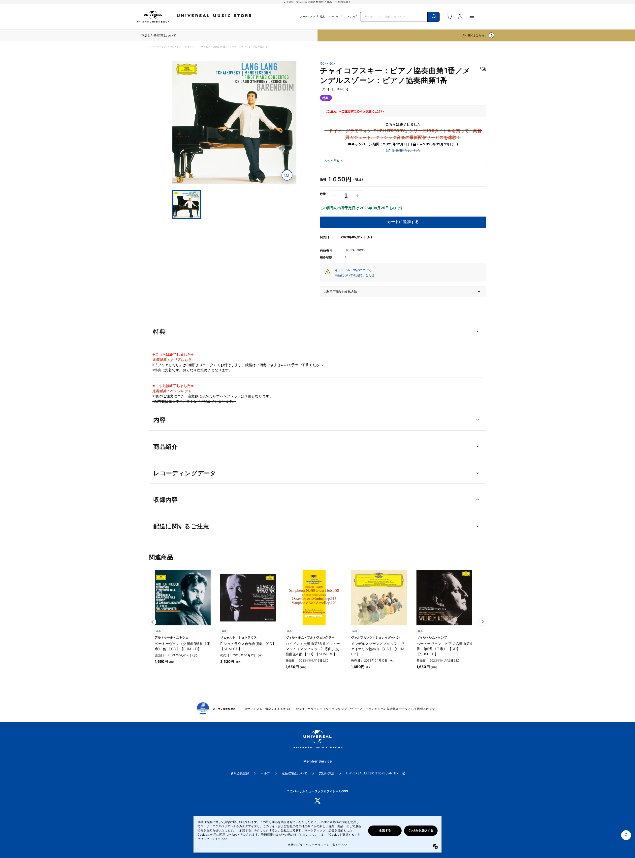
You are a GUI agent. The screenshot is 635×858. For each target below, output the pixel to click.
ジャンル (334, 16)
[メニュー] (471, 16)
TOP (626, 836)
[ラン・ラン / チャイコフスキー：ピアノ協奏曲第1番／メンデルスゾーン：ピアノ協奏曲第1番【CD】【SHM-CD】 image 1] (234, 123)
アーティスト (307, 16)
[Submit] (433, 16)
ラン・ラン (175, 46)
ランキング (350, 16)
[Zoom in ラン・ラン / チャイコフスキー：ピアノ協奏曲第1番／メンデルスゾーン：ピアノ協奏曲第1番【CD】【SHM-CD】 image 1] (287, 175)
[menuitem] (234, 224)
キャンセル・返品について (353, 270)
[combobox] (400, 16)
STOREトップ (158, 46)
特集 (322, 16)
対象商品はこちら (406, 150)
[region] (159, 35)
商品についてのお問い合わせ (355, 275)
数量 (323, 193)
